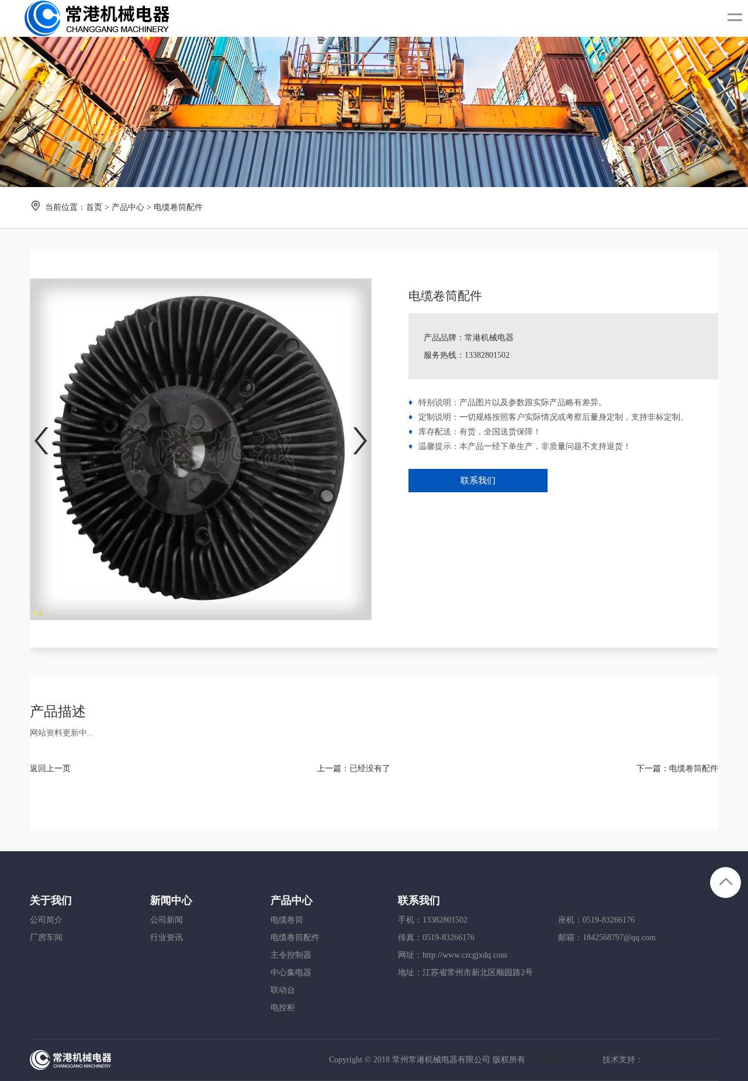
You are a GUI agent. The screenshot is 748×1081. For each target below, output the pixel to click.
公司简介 (46, 920)
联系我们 (478, 480)
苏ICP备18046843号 (563, 1059)
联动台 (283, 990)
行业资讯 (166, 937)
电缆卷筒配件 (693, 768)
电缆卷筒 (287, 920)
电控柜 (283, 1007)
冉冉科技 (659, 1059)
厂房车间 (46, 937)
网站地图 (697, 1059)
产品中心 (128, 207)
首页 (94, 207)
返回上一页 (50, 768)
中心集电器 (291, 972)
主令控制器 (291, 955)
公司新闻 (166, 920)
